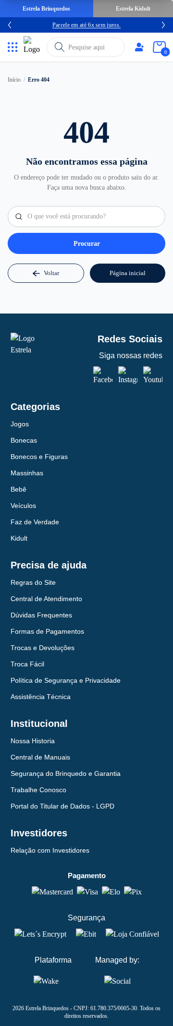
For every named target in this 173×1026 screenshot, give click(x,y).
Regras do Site (33, 582)
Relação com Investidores (50, 850)
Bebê (18, 489)
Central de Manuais (40, 757)
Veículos (23, 505)
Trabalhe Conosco (38, 790)
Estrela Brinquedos (46, 8)
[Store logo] (33, 47)
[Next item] (163, 25)
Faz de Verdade (35, 522)
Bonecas (24, 440)
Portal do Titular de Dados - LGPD (62, 806)
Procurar (87, 243)
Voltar (51, 273)
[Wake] (53, 981)
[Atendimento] (139, 47)
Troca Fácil (27, 664)
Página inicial (128, 273)
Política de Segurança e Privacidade (66, 680)
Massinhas (27, 473)
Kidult (19, 538)
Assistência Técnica (41, 696)
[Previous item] (9, 25)
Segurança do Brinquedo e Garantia (66, 773)
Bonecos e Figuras (39, 456)
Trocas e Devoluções (42, 648)
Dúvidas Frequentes (41, 615)
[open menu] (13, 47)
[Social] (117, 979)
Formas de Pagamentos (47, 631)
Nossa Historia (33, 741)
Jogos (20, 424)
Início (14, 79)
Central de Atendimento (46, 599)
